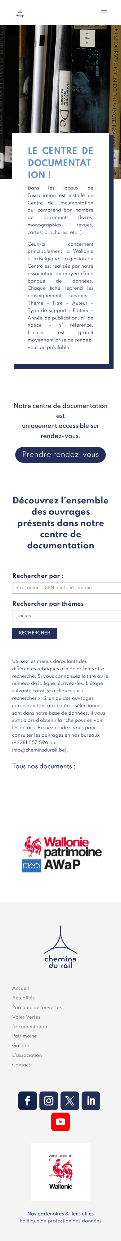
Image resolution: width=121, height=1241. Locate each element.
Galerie (20, 1045)
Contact (21, 1065)
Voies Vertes (26, 1017)
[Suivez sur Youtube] (60, 1122)
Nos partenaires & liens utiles (60, 1214)
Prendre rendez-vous (60, 455)
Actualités (23, 998)
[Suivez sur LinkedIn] (91, 1100)
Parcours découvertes (37, 1007)
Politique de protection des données (60, 1221)
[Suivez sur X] (69, 1100)
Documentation (29, 1026)
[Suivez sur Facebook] (27, 1100)
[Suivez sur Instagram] (48, 1100)
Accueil (20, 988)
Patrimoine (24, 1036)
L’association (27, 1055)
